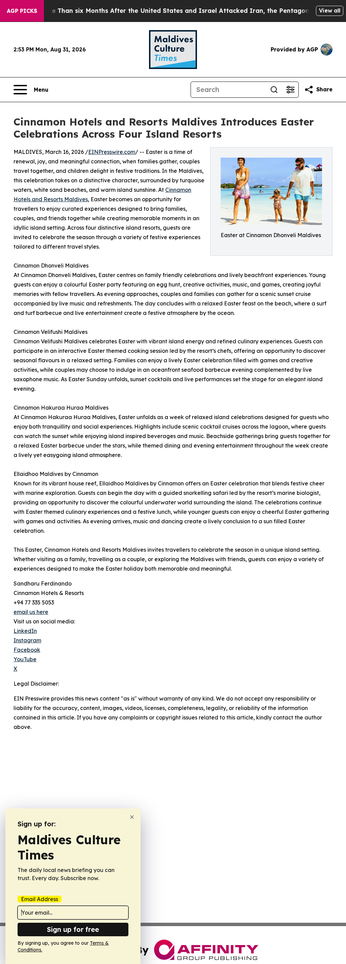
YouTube (25, 659)
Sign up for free (73, 929)
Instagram (27, 640)
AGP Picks (22, 10)
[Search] (274, 89)
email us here (31, 612)
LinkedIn (25, 630)
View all (329, 10)
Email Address (39, 899)
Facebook (27, 649)
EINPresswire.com (111, 151)
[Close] (132, 817)
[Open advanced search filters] (290, 89)
